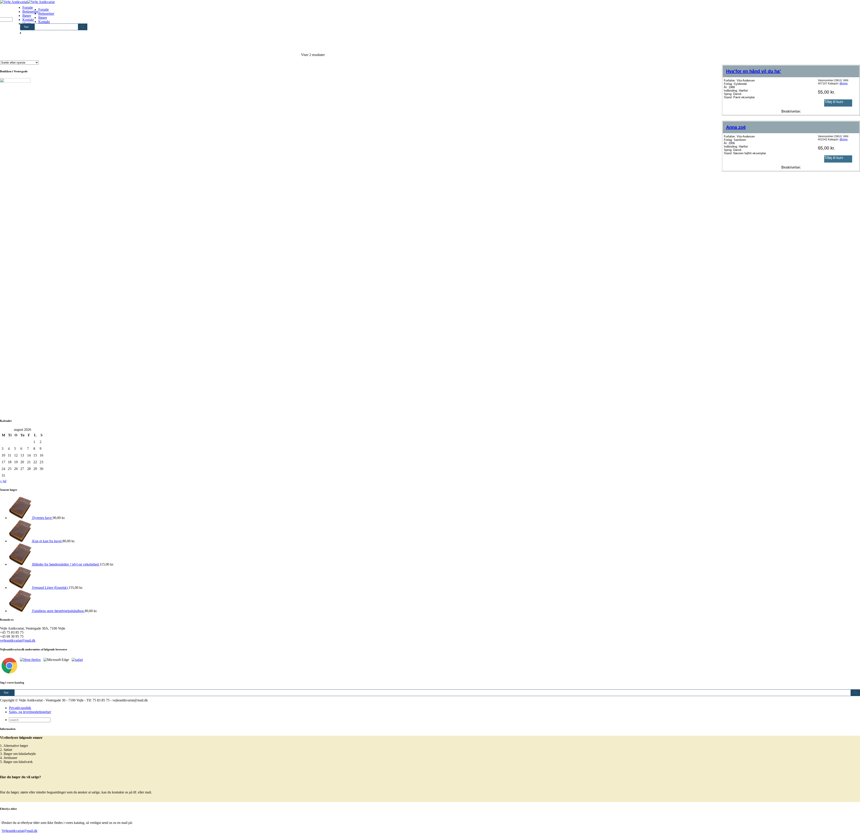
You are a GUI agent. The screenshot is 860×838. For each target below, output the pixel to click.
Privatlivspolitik (20, 708)
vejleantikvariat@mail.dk (17, 640)
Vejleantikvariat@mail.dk (19, 831)
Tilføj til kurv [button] (833, 102)
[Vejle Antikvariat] (27, 2)
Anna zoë (736, 127)
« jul (3, 481)
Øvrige (844, 83)
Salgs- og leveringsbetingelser (30, 712)
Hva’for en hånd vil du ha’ (753, 71)
